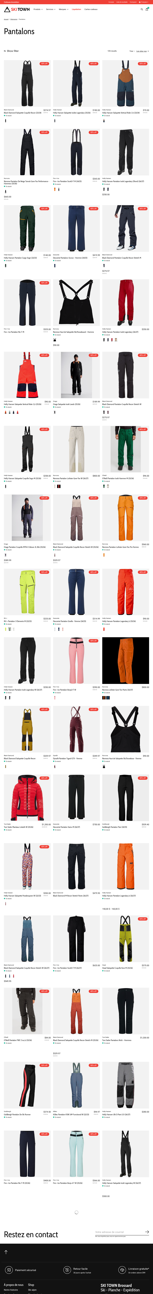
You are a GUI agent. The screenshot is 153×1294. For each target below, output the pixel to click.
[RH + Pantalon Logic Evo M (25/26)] (27, 1226)
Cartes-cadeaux (90, 9)
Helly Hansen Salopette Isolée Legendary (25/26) (72, 112)
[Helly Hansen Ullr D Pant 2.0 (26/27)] (125, 1085)
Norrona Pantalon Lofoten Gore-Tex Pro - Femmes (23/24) (124, 1255)
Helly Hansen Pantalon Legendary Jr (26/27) (119, 895)
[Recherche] (142, 9)
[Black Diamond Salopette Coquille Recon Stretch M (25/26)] (76, 1011)
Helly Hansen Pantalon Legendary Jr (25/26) (119, 621)
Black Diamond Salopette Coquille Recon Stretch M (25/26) (75, 1040)
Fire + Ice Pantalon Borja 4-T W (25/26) (67, 1183)
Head (104, 965)
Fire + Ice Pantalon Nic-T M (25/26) (17, 1183)
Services (49, 9)
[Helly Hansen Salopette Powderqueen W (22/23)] (27, 866)
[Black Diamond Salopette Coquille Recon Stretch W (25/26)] (76, 517)
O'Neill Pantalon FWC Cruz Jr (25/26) (18, 1040)
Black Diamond (9, 110)
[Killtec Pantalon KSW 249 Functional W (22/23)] (76, 1085)
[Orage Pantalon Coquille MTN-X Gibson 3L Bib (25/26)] (27, 517)
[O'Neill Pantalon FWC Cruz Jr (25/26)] (27, 1011)
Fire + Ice (56, 178)
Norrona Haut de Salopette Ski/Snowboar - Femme (121, 758)
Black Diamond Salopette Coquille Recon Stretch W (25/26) (76, 547)
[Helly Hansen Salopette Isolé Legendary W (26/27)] (125, 1154)
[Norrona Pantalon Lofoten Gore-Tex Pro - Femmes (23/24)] (125, 1226)
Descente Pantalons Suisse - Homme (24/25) (70, 258)
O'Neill (104, 475)
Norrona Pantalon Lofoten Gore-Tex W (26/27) (70, 478)
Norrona (7, 178)
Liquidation (76, 9)
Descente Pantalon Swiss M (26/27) (66, 827)
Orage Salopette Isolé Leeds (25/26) (66, 404)
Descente (56, 255)
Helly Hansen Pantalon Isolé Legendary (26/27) (120, 332)
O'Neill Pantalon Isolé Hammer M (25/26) (118, 478)
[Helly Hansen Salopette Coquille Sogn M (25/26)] (27, 449)
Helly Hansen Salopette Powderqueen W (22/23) (22, 895)
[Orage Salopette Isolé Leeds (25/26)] (76, 375)
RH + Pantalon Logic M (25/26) (64, 1255)
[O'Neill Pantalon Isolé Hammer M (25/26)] (125, 449)
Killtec (55, 1111)
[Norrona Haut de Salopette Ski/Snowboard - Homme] (76, 302)
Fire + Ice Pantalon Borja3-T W (64, 689)
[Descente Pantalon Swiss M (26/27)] (76, 797)
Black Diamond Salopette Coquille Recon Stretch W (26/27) (26, 968)
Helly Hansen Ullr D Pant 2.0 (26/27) (116, 1114)
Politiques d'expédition (11, 2)
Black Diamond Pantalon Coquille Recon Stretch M (121, 258)
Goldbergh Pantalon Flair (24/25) (114, 827)
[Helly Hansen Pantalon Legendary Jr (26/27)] (125, 866)
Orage (55, 401)
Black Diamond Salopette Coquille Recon (20, 758)
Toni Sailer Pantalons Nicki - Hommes (116, 1040)
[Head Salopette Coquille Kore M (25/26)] (125, 938)
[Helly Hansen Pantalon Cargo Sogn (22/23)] (27, 228)
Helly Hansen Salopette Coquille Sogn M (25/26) (22, 478)
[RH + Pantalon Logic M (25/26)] (76, 1226)
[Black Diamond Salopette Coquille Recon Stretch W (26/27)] (27, 938)
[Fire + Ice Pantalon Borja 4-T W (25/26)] (76, 1154)
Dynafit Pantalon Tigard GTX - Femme (67, 758)
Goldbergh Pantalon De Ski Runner (17, 1114)
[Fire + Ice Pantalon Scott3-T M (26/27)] (76, 938)
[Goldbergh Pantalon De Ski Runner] (27, 1085)
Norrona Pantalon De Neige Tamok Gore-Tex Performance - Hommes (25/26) (26, 182)
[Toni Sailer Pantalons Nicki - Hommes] (125, 1011)
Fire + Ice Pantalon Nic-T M (14, 332)
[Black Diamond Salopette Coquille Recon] (27, 729)
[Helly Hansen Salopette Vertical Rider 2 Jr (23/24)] (125, 83)
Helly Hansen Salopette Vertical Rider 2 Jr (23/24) (121, 112)
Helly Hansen (57, 110)
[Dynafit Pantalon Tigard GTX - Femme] (76, 729)
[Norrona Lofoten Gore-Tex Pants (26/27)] (125, 660)
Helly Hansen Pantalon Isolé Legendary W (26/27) (23, 689)
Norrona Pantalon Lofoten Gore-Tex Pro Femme (120, 547)
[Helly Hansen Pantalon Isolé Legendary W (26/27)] (27, 660)
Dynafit (55, 755)
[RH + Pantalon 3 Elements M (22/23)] (27, 592)
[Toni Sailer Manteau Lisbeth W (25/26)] (27, 797)
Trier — (132, 51)
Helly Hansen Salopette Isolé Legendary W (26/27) (121, 1183)
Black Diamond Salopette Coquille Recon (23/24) (22, 112)
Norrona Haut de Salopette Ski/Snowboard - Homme (73, 332)
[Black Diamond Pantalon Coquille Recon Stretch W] (125, 375)
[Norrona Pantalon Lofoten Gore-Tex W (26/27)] (76, 449)
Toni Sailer (7, 824)
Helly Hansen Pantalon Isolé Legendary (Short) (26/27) (123, 181)
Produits (37, 9)
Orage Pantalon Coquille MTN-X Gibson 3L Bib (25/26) (25, 547)
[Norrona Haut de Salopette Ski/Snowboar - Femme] (125, 729)
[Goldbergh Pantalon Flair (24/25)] (125, 797)
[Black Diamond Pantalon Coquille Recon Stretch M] (125, 228)
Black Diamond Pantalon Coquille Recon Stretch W (121, 404)
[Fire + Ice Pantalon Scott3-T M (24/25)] (76, 152)
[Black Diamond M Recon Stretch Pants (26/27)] (76, 866)
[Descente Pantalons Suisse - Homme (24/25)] (76, 228)
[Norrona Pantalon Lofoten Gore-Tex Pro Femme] (125, 517)
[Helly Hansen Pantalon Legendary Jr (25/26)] (125, 592)
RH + (5, 618)
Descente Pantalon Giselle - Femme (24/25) (69, 621)
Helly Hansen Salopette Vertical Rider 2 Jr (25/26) (22, 404)
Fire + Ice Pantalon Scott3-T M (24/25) (67, 181)
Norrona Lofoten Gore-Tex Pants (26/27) (117, 689)
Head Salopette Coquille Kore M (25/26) (117, 968)
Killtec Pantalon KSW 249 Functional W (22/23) (71, 1114)
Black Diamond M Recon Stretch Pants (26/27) (70, 895)
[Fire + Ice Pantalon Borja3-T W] (76, 660)
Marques (62, 9)
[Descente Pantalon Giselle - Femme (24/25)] (76, 592)
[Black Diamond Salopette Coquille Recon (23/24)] (27, 83)
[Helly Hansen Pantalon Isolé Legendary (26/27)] (125, 302)
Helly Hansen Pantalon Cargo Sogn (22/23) (20, 258)
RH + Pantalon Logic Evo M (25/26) (17, 1255)
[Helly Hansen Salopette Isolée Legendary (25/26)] (76, 83)
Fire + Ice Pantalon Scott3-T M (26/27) (67, 968)
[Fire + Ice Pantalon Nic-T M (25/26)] (27, 1154)
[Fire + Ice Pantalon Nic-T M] (27, 302)
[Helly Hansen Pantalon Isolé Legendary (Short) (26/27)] (125, 152)
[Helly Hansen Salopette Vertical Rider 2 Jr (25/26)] (27, 375)
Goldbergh (105, 824)
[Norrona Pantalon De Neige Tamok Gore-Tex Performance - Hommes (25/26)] (27, 152)
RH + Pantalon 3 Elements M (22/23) (18, 621)
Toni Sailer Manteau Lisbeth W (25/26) (18, 827)
